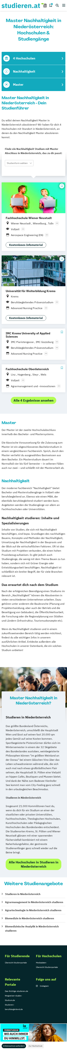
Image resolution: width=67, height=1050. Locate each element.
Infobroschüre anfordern (14, 1046)
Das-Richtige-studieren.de (16, 991)
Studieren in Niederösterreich (22, 894)
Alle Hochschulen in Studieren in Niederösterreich (33, 864)
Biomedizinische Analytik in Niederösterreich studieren (32, 928)
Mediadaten (41, 962)
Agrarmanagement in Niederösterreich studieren (34, 902)
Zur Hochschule (35, 1046)
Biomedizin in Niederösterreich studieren (29, 918)
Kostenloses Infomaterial (26, 245)
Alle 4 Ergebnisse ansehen (33, 400)
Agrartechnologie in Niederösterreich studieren (33, 910)
